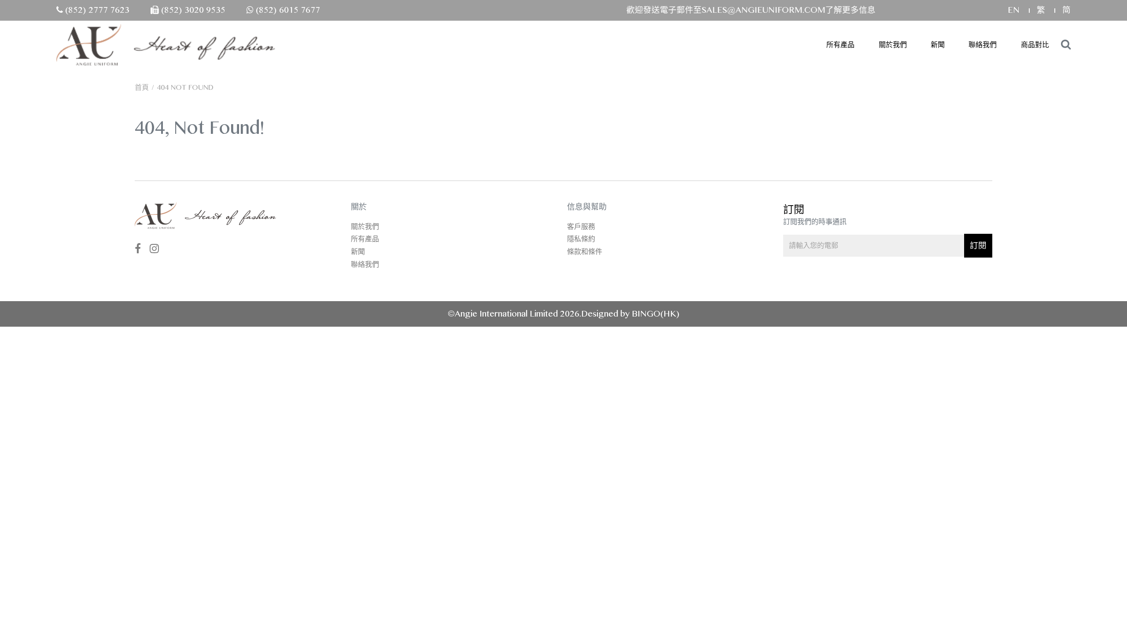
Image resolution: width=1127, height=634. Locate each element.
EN (1015, 10)
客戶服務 (581, 226)
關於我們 (893, 45)
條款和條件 (584, 252)
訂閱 (978, 245)
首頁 (142, 87)
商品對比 (1035, 45)
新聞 (938, 45)
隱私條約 (581, 239)
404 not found (185, 87)
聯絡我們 (983, 45)
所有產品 (840, 45)
